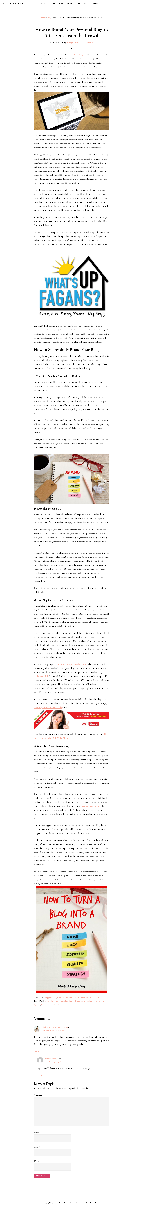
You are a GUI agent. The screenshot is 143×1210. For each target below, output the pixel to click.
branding (79, 1001)
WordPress (90, 1203)
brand (71, 1001)
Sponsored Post (48, 1005)
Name (37, 1132)
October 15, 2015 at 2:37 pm (53, 1030)
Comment (38, 1095)
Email (37, 1147)
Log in (97, 1203)
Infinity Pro (62, 1203)
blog (57, 1001)
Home (43, 17)
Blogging (64, 1001)
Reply (36, 1051)
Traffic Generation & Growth (86, 997)
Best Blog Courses (14, 4)
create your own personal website (70, 664)
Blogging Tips (50, 997)
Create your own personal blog (48, 707)
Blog (49, 17)
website (59, 1005)
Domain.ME (42, 676)
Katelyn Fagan (51, 1058)
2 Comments (87, 42)
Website (37, 1161)
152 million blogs (76, 54)
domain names (90, 1001)
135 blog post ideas (91, 806)
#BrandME (50, 1001)
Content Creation (64, 997)
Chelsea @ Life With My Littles (55, 1027)
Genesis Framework (76, 1203)
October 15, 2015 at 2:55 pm (56, 1062)
